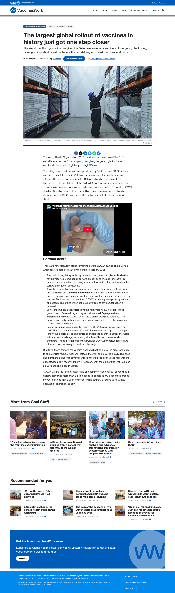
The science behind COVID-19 (35, 26)
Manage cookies (132, 577)
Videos (70, 26)
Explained (60, 26)
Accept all (130, 589)
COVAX (51, 26)
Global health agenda (97, 462)
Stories (105, 10)
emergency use (79, 161)
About (95, 10)
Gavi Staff (57, 59)
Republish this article (74, 59)
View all (159, 402)
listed (93, 157)
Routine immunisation (19, 453)
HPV (52, 459)
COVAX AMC (54, 323)
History (124, 10)
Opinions (155, 10)
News (114, 10)
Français (162, 3)
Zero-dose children (136, 453)
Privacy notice (46, 584)
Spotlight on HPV (63, 459)
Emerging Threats (139, 10)
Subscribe (23, 558)
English (154, 3)
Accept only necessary (135, 583)
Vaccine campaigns (36, 453)
